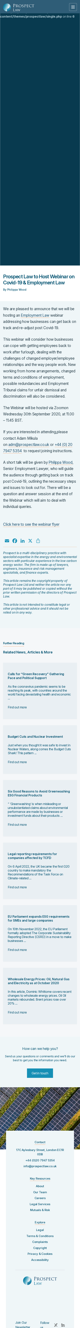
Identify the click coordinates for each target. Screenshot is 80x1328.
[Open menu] (73, 7)
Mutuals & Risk (40, 1210)
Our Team (40, 1192)
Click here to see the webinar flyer (31, 524)
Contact (40, 1142)
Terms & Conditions (39, 1236)
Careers (40, 1198)
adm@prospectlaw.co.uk (28, 444)
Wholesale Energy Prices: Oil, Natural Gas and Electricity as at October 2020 (38, 981)
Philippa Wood (60, 462)
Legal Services (40, 1204)
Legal (40, 1230)
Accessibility (40, 1260)
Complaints (40, 1242)
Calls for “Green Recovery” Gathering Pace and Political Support (36, 676)
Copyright (40, 1248)
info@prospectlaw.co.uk (40, 1166)
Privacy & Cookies (40, 1254)
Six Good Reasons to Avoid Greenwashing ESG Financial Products (39, 793)
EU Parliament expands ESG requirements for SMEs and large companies (39, 918)
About (40, 1186)
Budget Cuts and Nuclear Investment (35, 737)
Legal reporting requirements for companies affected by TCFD (32, 856)
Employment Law (35, 315)
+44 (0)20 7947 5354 (40, 1160)
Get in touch (40, 1073)
